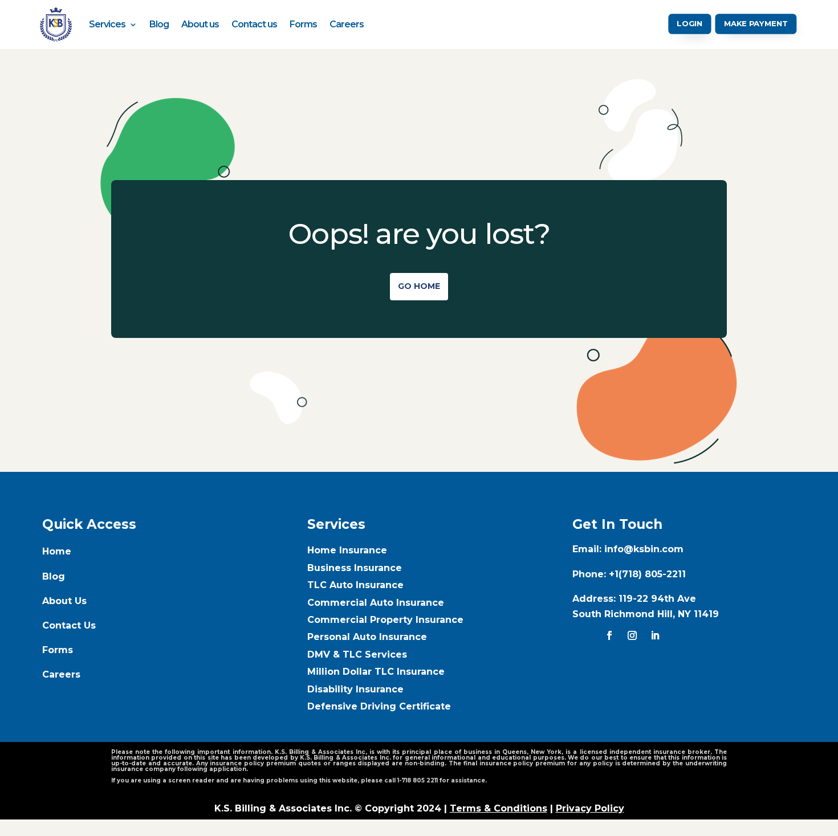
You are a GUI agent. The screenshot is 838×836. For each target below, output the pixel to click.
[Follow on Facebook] (609, 635)
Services (107, 24)
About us (200, 24)
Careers (346, 24)
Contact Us (69, 625)
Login (690, 23)
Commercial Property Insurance (385, 619)
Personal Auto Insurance (367, 636)
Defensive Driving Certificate (379, 706)
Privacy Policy (590, 808)
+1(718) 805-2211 (647, 574)
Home (56, 551)
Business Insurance (354, 567)
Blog (159, 24)
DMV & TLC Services (357, 654)
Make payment (756, 23)
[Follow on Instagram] (632, 635)
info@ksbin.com (644, 549)
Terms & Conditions (498, 808)
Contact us (254, 24)
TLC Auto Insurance (355, 585)
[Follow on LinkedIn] (655, 635)
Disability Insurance (355, 689)
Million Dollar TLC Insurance (376, 671)
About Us (64, 601)
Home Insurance (347, 550)
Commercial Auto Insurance (375, 602)
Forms (303, 24)
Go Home (419, 286)
